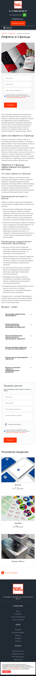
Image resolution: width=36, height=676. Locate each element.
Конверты (18, 638)
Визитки (18, 485)
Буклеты (18, 635)
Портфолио (18, 614)
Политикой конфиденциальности (14, 668)
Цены (18, 611)
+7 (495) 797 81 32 (16, 15)
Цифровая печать (18, 654)
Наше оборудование (18, 617)
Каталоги (18, 629)
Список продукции (11, 573)
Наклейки (18, 523)
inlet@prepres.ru (17, 19)
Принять (6, 671)
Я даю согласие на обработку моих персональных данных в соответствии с (18, 96)
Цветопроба (18, 659)
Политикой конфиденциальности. (16, 97)
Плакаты (18, 641)
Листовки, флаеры (18, 632)
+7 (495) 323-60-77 (19, 11)
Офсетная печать (18, 651)
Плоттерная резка (18, 656)
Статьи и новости (18, 619)
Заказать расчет (18, 23)
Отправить (10, 105)
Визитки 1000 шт (18, 561)
